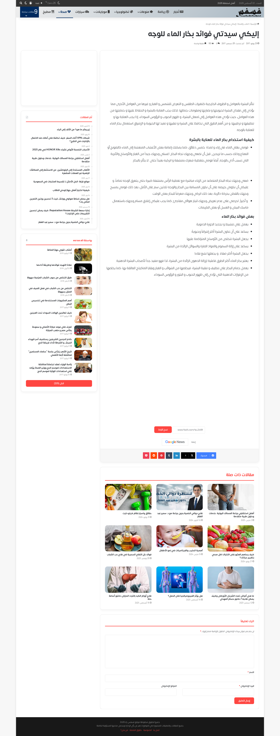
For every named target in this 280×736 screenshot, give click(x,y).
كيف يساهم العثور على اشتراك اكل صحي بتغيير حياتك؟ (233, 556)
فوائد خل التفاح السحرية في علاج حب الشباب (129, 554)
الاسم (251, 672)
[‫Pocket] (146, 455)
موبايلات (101, 11)
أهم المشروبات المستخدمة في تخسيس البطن (51, 302)
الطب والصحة (243, 24)
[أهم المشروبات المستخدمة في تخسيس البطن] (83, 304)
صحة (64, 11)
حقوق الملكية (136, 730)
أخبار (177, 11)
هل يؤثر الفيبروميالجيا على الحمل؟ (185, 596)
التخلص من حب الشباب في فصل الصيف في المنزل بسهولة (50, 290)
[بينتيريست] (161, 455)
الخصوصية (147, 730)
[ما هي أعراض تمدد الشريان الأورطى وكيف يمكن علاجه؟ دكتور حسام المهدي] (231, 579)
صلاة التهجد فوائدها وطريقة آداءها (54, 265)
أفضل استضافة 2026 (226, 3)
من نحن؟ (124, 730)
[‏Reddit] (154, 455)
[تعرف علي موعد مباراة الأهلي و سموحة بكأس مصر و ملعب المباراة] (83, 330)
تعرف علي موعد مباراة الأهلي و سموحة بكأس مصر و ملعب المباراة (52, 328)
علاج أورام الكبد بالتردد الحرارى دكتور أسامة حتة (130, 597)
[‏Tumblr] (169, 455)
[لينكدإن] (176, 455)
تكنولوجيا (123, 11)
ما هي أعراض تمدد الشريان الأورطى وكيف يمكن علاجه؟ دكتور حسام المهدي (232, 597)
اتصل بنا (156, 730)
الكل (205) (59, 383)
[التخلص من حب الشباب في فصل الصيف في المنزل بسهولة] (83, 291)
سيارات (80, 11)
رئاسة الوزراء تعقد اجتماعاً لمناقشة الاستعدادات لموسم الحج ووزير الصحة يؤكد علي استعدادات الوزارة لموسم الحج (50, 368)
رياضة (162, 11)
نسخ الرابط (163, 430)
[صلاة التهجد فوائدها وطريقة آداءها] (83, 268)
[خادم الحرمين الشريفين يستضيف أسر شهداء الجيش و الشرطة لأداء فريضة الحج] (83, 343)
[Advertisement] (179, 73)
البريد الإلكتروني (246, 686)
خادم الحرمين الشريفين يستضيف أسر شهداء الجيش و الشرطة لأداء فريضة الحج (50, 341)
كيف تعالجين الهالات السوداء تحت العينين (51, 313)
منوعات (145, 11)
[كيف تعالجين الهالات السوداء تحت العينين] (83, 317)
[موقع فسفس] (248, 12)
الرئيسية (253, 24)
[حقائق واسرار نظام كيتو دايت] (128, 497)
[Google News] (175, 442)
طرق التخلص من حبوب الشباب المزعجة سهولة (49, 278)
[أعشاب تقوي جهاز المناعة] (83, 254)
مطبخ (47, 11)
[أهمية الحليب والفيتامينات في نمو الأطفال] (179, 536)
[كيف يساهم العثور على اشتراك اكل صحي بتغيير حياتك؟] (231, 538)
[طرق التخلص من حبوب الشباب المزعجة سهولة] (83, 280)
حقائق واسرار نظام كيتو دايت (137, 513)
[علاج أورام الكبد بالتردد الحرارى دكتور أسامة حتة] (128, 579)
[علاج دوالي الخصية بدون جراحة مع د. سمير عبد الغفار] (179, 497)
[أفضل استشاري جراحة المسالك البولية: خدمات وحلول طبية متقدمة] (231, 497)
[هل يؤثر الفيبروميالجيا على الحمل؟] (179, 579)
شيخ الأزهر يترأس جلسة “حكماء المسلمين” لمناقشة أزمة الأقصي (50, 353)
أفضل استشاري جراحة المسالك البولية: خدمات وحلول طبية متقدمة (231, 514)
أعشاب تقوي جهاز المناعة (59, 250)
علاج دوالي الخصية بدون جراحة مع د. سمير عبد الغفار (180, 514)
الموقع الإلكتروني (169, 686)
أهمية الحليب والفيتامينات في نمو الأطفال (181, 550)
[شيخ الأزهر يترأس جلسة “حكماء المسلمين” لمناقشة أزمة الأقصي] (83, 355)
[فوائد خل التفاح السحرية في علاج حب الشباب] (128, 538)
